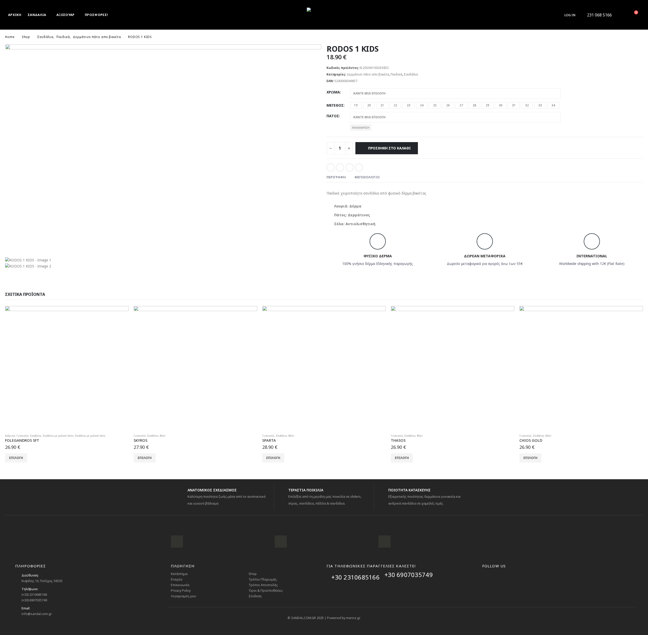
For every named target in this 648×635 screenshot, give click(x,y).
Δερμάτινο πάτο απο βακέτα (368, 74)
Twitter (340, 167)
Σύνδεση (255, 596)
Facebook (331, 167)
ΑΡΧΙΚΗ (14, 14)
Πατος (333, 115)
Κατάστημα (179, 574)
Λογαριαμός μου (183, 596)
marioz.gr (353, 618)
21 (382, 105)
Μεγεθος (335, 105)
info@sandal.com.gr (37, 614)
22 (395, 105)
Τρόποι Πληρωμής (263, 579)
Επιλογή (16, 458)
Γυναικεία (22, 435)
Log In (569, 15)
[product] (67, 368)
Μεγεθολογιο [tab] (367, 177)
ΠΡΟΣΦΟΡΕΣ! (96, 14)
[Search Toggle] (620, 15)
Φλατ (163, 435)
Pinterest (350, 167)
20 (369, 105)
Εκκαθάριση (360, 127)
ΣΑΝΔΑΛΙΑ (37, 14)
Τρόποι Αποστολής (263, 585)
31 (514, 105)
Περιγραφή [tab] (336, 177)
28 (474, 105)
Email (359, 167)
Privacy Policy (181, 590)
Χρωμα (333, 92)
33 (540, 105)
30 (500, 105)
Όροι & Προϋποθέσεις (266, 590)
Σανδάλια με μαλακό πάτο (58, 435)
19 (356, 105)
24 (421, 105)
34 (553, 105)
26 (448, 105)
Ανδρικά (10, 435)
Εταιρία (176, 579)
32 (527, 105)
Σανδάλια (411, 74)
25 (435, 105)
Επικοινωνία (180, 585)
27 (461, 105)
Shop (253, 574)
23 (408, 105)
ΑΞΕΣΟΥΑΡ (65, 14)
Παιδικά (396, 74)
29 (487, 105)
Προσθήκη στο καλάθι (389, 148)
